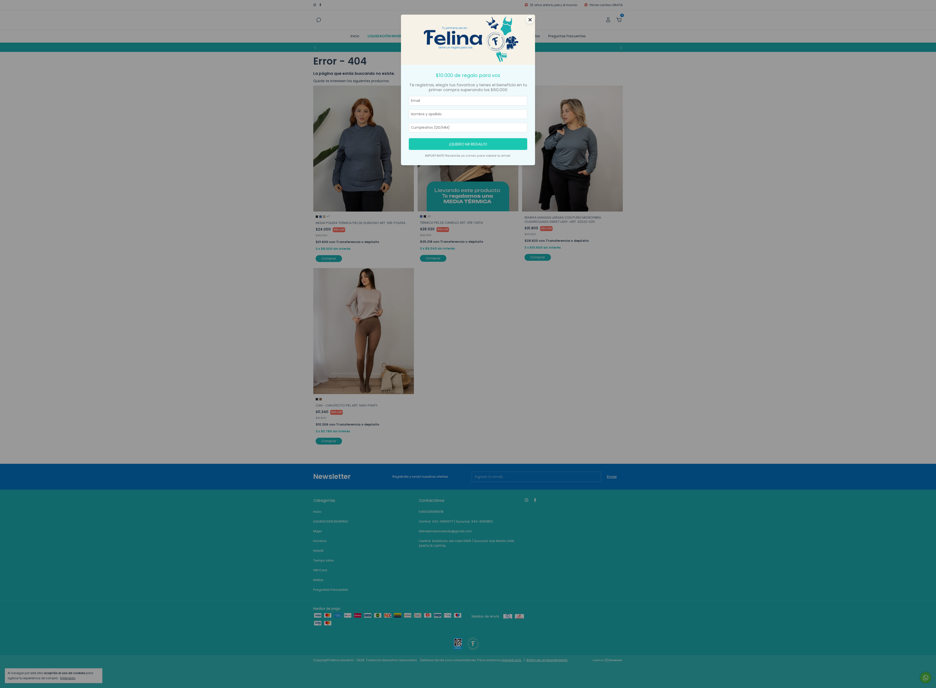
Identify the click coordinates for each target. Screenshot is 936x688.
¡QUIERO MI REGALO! (468, 144)
